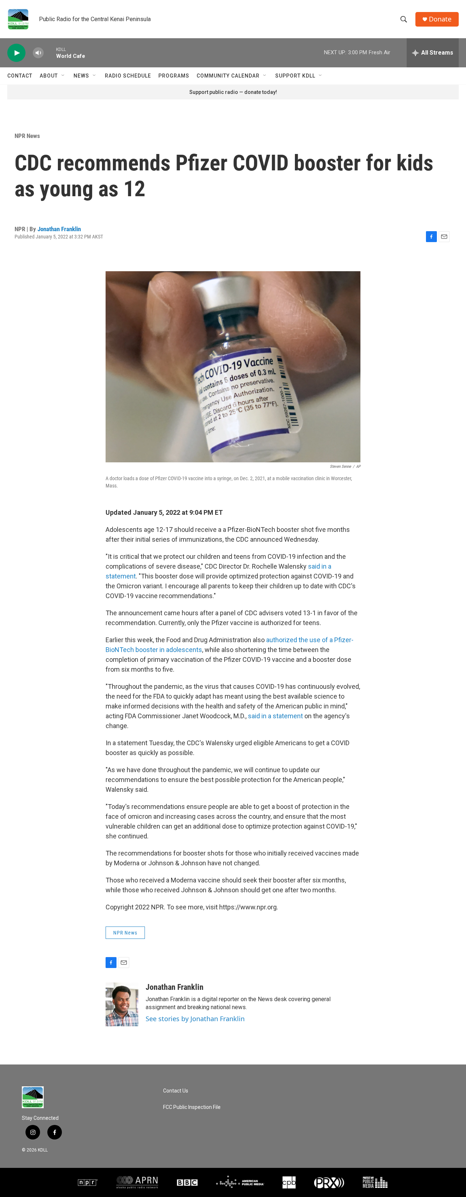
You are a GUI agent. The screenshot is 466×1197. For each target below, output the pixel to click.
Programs (173, 76)
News (81, 76)
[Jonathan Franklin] (122, 1004)
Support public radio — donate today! (233, 92)
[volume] (38, 53)
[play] (16, 53)
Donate (440, 19)
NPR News (27, 135)
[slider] (50, 52)
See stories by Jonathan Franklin (195, 1018)
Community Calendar (228, 76)
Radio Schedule (128, 76)
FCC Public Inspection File (192, 1107)
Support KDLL (295, 76)
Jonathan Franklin (59, 229)
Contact (19, 76)
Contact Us (175, 1091)
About (49, 76)
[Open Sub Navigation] (63, 76)
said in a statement (275, 716)
